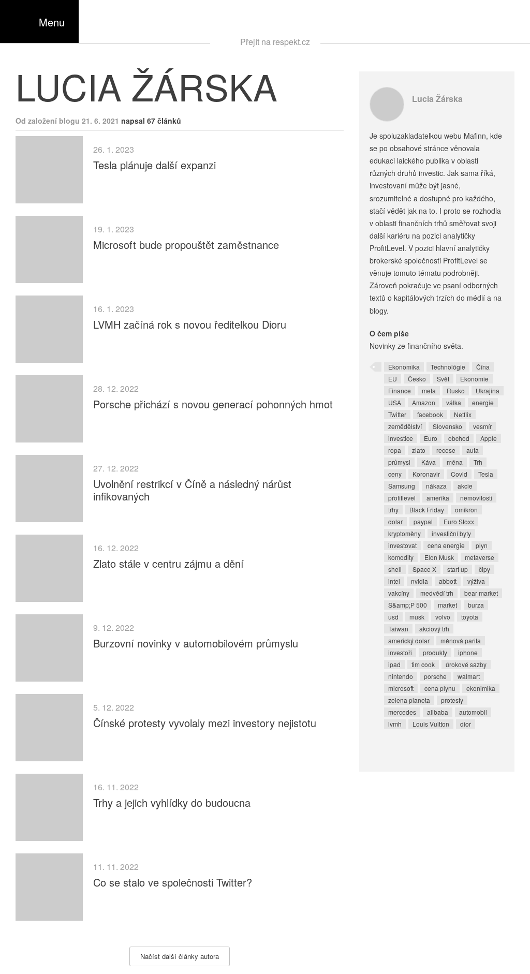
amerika (437, 497)
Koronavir (426, 473)
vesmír (482, 426)
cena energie (446, 545)
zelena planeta (409, 700)
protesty (452, 700)
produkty (435, 652)
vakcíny (398, 592)
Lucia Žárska (437, 99)
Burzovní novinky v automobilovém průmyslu (195, 643)
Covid (459, 473)
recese (445, 450)
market (447, 604)
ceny (395, 473)
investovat (402, 545)
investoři (400, 652)
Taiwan (398, 628)
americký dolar (409, 640)
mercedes (402, 711)
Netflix (463, 414)
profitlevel (402, 497)
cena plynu (439, 688)
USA (394, 402)
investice (400, 438)
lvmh (395, 723)
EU (392, 378)
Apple (488, 438)
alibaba (437, 711)
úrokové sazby (466, 664)
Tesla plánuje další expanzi (154, 164)
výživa (476, 581)
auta (472, 450)
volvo (442, 616)
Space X (424, 569)
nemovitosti (476, 497)
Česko (417, 378)
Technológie (448, 366)
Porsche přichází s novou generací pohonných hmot (213, 403)
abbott (448, 581)
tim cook (423, 664)
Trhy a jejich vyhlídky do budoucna (172, 802)
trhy (393, 509)
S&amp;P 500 (407, 604)
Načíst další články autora (179, 956)
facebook (430, 414)
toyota (469, 616)
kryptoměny (404, 533)
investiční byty (451, 533)
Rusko (456, 390)
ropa (394, 450)
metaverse (479, 557)
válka (453, 402)
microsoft (401, 688)
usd (393, 616)
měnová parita (460, 640)
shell (395, 569)
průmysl (399, 462)
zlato (418, 450)
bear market (481, 592)
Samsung (401, 485)
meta (429, 390)
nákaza (436, 485)
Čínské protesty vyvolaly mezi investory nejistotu (204, 722)
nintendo (400, 676)
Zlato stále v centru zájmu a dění (168, 563)
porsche (435, 676)
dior (465, 723)
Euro (430, 438)
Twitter (397, 414)
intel (394, 581)
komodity (401, 557)
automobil (473, 711)
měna (455, 462)
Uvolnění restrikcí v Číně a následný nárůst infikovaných (192, 490)
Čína (483, 366)
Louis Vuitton (431, 723)
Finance (399, 390)
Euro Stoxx (459, 521)
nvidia (419, 581)
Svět (443, 378)
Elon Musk (439, 557)
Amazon (423, 402)
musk (416, 616)
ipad (394, 664)
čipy (484, 569)
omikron (466, 509)
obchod (458, 438)
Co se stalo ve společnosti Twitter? (172, 882)
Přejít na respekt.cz (275, 42)
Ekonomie (474, 378)
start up (457, 569)
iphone (468, 652)
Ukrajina (487, 390)
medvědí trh (436, 592)
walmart (469, 676)
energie (483, 402)
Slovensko (447, 426)
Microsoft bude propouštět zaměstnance (186, 244)
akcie (465, 485)
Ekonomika (404, 366)
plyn (482, 545)
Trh (478, 462)
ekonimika (480, 688)
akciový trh (434, 628)
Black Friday (426, 509)
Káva (428, 462)
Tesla (485, 473)
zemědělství (405, 426)
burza (476, 604)
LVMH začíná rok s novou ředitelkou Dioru (189, 324)
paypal (423, 521)
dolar (395, 521)
